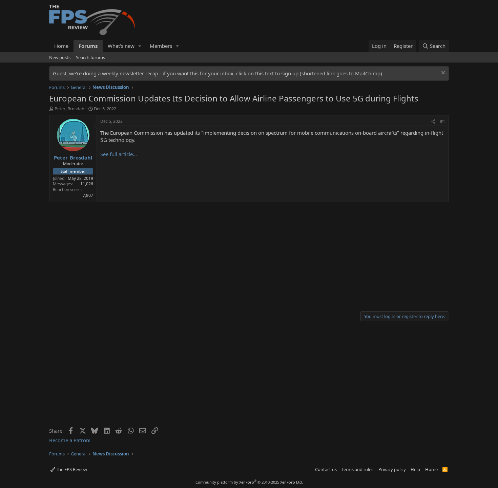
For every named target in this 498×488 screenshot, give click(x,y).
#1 (442, 121)
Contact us (326, 469)
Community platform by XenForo (249, 482)
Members (161, 45)
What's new (121, 45)
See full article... (118, 154)
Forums (88, 45)
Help (415, 469)
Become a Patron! (69, 440)
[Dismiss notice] (442, 73)
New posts (59, 57)
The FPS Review (71, 469)
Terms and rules (357, 469)
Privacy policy (392, 469)
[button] (140, 46)
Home (61, 45)
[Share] (433, 122)
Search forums (90, 57)
